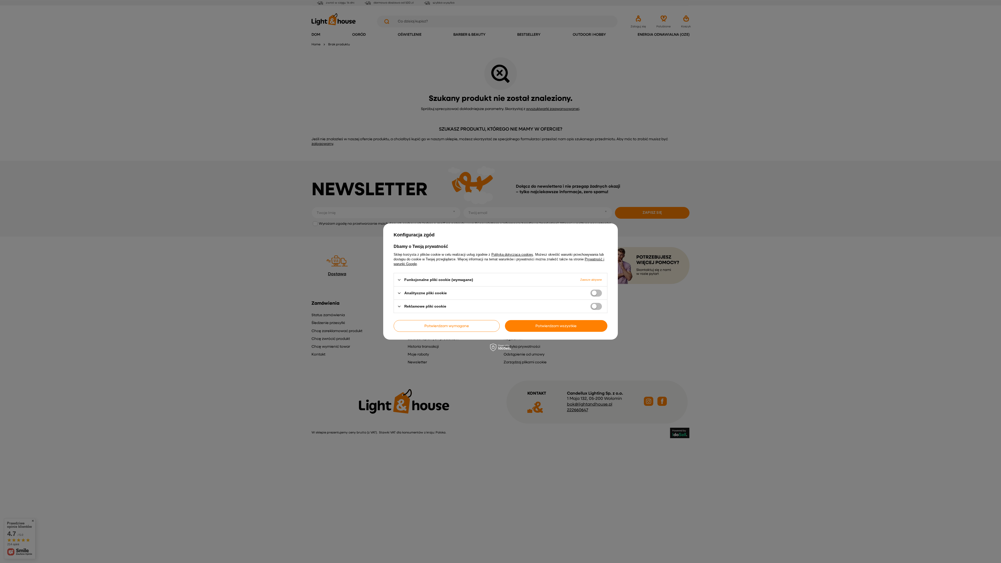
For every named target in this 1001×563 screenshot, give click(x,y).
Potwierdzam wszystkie (556, 326)
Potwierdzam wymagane (446, 326)
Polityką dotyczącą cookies (512, 254)
